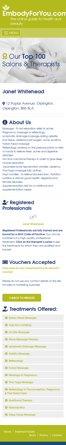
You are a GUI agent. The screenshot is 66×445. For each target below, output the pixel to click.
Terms (32, 435)
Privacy (44, 435)
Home (7, 431)
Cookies (57, 435)
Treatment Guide (25, 431)
